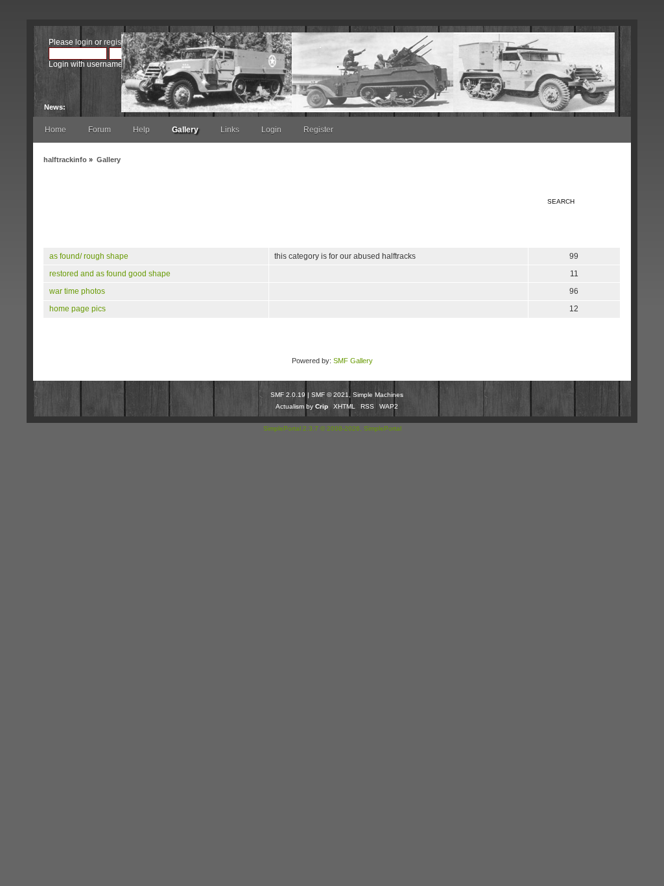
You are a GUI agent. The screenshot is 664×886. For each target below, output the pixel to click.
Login (271, 129)
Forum (99, 129)
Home (55, 129)
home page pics (77, 308)
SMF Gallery (353, 361)
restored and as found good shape (110, 273)
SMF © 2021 (330, 394)
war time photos (77, 291)
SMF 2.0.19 (287, 394)
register (117, 42)
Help (141, 129)
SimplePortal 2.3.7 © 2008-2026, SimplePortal (332, 428)
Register (318, 129)
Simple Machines (378, 394)
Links (229, 129)
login (84, 42)
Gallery (185, 129)
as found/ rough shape (88, 256)
